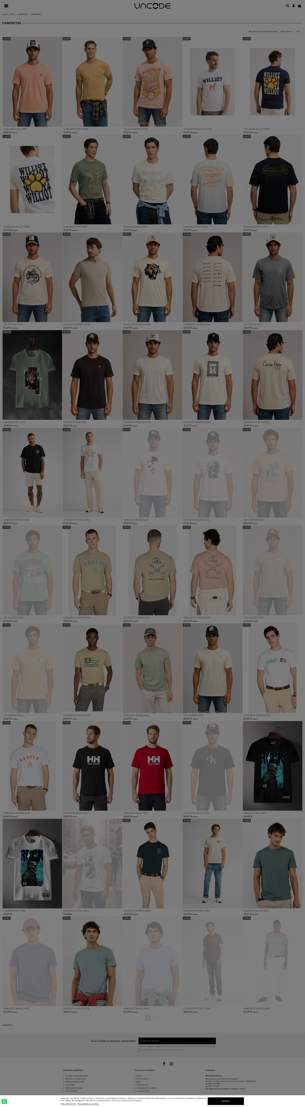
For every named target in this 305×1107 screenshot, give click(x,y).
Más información (68, 1104)
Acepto (226, 1101)
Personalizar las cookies (88, 1104)
